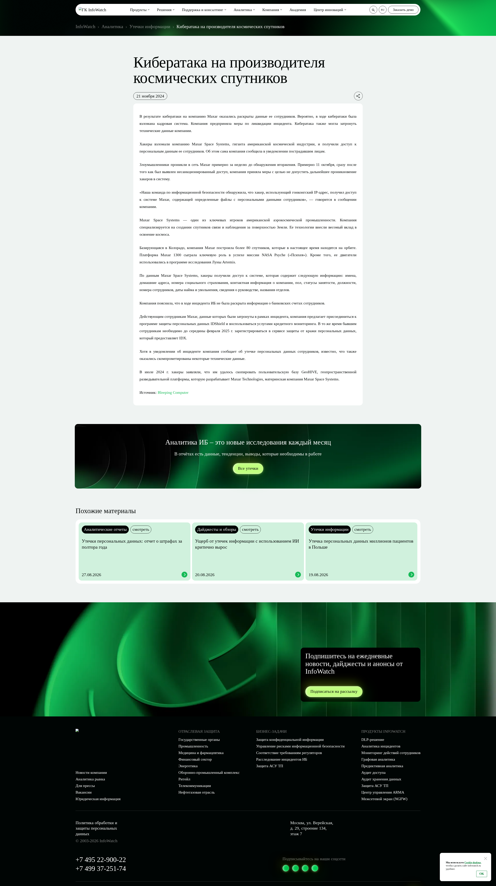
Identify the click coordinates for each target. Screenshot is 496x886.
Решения (164, 10)
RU (382, 9)
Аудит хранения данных (381, 779)
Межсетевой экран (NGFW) (384, 799)
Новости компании (91, 772)
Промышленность (193, 746)
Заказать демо (403, 10)
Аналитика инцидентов (380, 746)
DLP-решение (372, 739)
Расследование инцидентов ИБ (281, 759)
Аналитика (243, 10)
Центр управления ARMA (382, 792)
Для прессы (85, 785)
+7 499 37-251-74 (101, 868)
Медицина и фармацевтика (201, 753)
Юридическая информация (98, 799)
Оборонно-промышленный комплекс (209, 772)
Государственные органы (199, 739)
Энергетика (188, 766)
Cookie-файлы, (472, 862)
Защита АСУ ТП (269, 766)
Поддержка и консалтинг (202, 10)
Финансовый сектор (195, 759)
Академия (297, 10)
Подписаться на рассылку (333, 691)
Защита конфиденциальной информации (290, 739)
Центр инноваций (328, 10)
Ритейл (184, 779)
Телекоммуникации (194, 785)
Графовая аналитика (378, 759)
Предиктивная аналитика (382, 766)
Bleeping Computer (173, 392)
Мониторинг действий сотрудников (390, 753)
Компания (270, 10)
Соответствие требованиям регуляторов (289, 753)
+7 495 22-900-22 (101, 859)
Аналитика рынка (90, 779)
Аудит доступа (373, 772)
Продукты (138, 10)
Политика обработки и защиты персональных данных (96, 828)
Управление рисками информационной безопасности (300, 746)
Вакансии (84, 792)
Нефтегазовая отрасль (196, 792)
